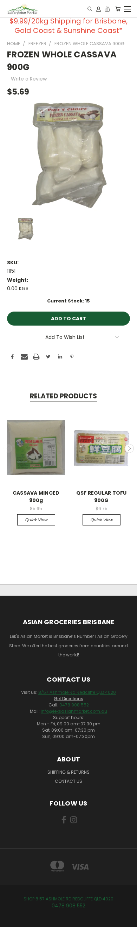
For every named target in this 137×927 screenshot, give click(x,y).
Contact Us (68, 781)
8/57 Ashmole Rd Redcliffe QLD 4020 (77, 692)
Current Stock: (68, 301)
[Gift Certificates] (107, 8)
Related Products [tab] (63, 396)
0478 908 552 (74, 705)
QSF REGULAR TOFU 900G (101, 496)
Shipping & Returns (68, 772)
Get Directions (68, 699)
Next (129, 448)
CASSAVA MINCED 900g (36, 496)
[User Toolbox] (98, 8)
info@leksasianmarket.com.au (74, 711)
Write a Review (29, 78)
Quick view (36, 520)
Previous (8, 448)
